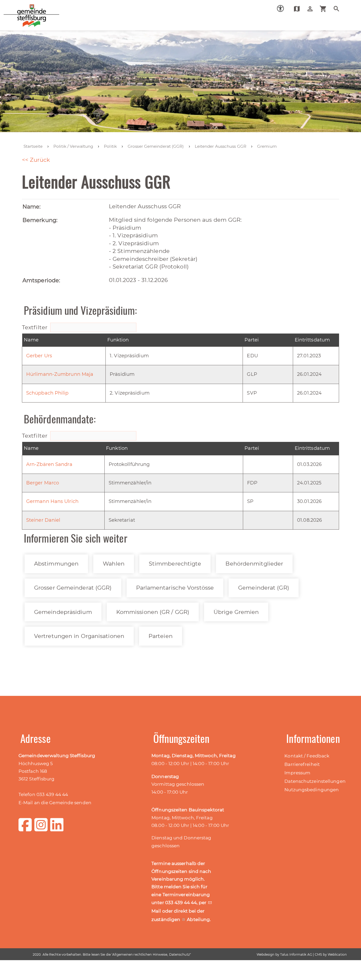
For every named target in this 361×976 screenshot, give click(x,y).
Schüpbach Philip (47, 393)
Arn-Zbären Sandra (49, 464)
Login (312, 8)
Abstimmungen (56, 563)
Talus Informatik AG (296, 954)
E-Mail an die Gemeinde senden (54, 802)
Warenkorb (325, 8)
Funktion (118, 340)
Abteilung (198, 919)
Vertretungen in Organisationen (79, 636)
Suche (338, 8)
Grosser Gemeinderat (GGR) (73, 587)
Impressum (297, 772)
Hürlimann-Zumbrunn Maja (59, 374)
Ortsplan (298, 8)
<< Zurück (36, 159)
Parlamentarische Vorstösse (175, 587)
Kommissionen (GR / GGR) (152, 612)
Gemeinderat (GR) (263, 587)
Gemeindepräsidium (63, 612)
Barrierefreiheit (302, 764)
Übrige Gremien (236, 612)
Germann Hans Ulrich (52, 501)
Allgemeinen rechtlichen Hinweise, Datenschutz (151, 954)
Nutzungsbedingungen (311, 789)
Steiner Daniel (43, 520)
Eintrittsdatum (312, 340)
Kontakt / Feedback (306, 755)
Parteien (161, 636)
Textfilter (35, 327)
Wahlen (113, 563)
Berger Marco (42, 483)
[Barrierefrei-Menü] (280, 8)
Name (31, 340)
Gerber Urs (39, 356)
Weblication (337, 954)
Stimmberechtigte (175, 563)
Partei (251, 340)
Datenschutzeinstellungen (314, 781)
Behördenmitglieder (254, 563)
